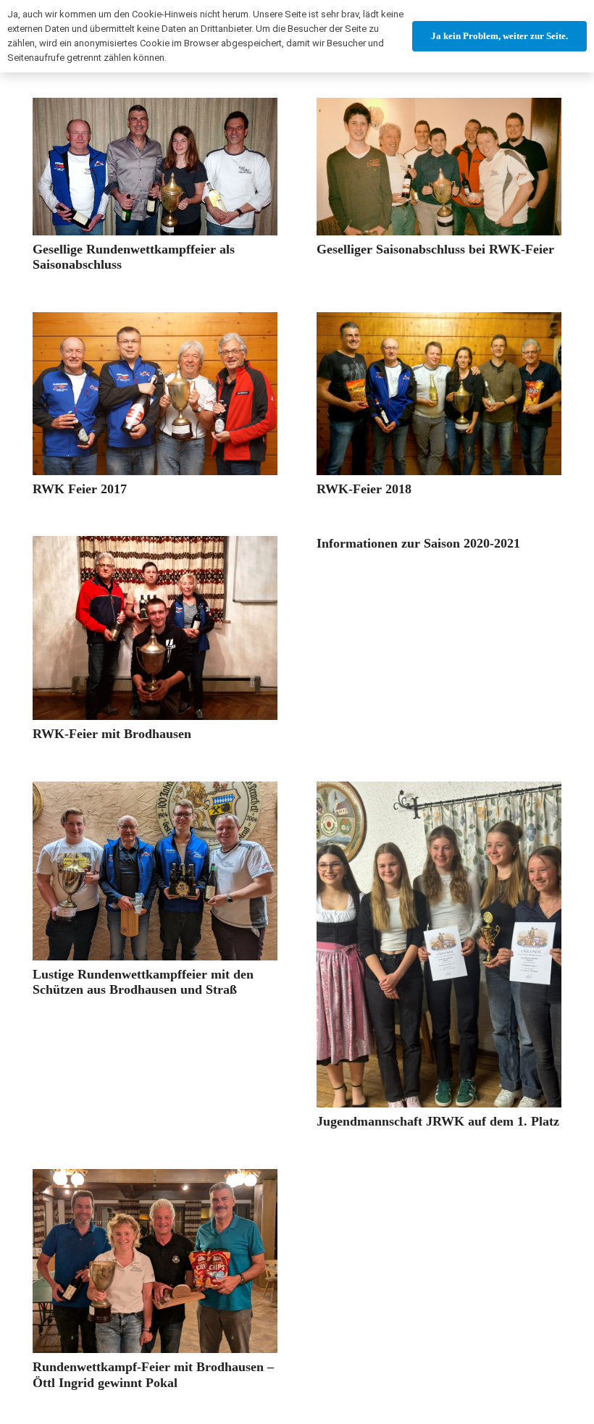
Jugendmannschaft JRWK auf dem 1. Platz (438, 1121)
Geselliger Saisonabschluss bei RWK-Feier (435, 249)
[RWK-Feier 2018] (439, 393)
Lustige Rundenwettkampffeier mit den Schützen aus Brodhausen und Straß (143, 982)
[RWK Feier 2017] (155, 393)
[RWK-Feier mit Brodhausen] (155, 628)
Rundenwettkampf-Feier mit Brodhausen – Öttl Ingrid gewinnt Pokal (153, 1375)
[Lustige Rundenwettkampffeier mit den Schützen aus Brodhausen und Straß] (155, 871)
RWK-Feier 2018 (364, 489)
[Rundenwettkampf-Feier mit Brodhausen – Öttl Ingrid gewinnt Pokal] (155, 1261)
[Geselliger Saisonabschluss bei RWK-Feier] (439, 166)
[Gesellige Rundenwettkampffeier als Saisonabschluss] (155, 166)
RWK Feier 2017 (80, 489)
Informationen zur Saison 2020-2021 (418, 543)
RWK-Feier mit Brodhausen (112, 733)
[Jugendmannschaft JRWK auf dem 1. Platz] (439, 945)
